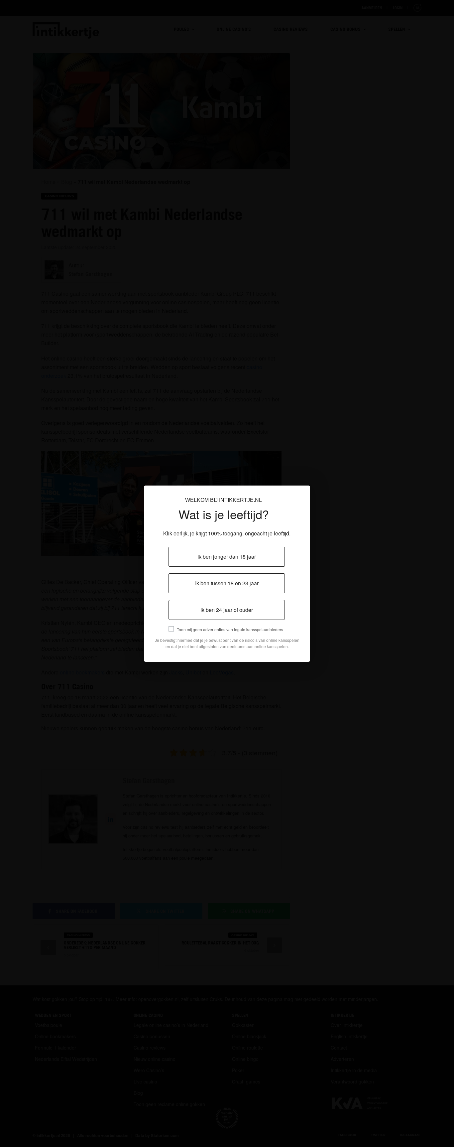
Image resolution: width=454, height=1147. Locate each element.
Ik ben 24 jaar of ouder (226, 610)
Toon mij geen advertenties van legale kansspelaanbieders (230, 629)
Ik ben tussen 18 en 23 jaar (227, 583)
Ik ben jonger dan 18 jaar (226, 556)
